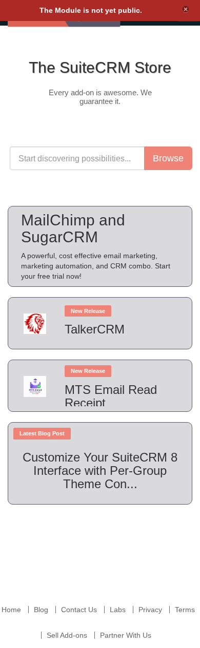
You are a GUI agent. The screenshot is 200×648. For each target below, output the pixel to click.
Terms (185, 609)
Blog (41, 609)
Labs (118, 609)
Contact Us (79, 609)
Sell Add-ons (67, 635)
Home (11, 609)
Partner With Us (125, 635)
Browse (168, 158)
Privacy (150, 609)
